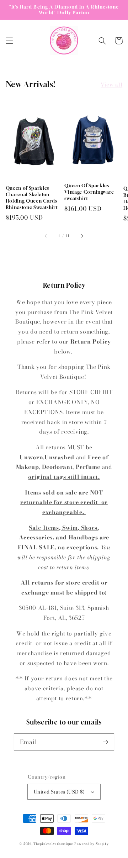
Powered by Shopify (91, 843)
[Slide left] (46, 236)
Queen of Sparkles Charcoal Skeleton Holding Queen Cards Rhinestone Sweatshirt (32, 197)
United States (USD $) (59, 791)
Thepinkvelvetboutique (53, 843)
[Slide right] (82, 236)
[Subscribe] (105, 742)
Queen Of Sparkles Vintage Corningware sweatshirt (89, 192)
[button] (9, 40)
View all (111, 84)
